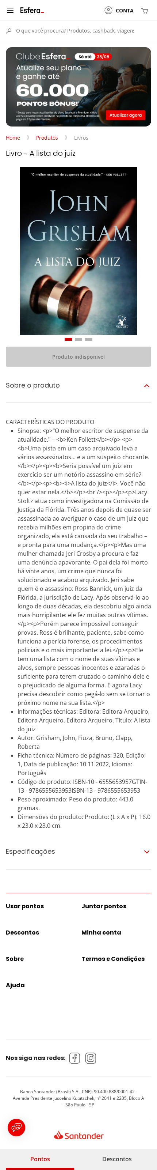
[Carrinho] (146, 10)
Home (13, 137)
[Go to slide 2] (78, 339)
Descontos (117, 1159)
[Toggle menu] (10, 10)
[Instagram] (90, 1058)
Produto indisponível (78, 356)
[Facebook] (74, 1058)
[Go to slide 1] (68, 339)
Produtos (47, 137)
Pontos (40, 1159)
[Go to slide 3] (88, 339)
